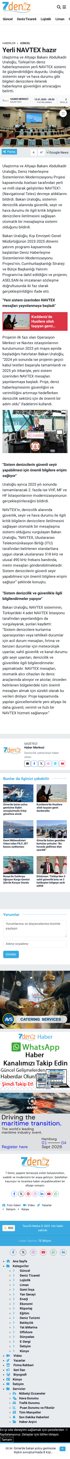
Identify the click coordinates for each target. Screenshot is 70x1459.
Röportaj (25, 1308)
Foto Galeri (14, 1205)
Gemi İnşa (26, 1289)
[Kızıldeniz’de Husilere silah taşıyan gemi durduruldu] (52, 793)
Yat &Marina (28, 1327)
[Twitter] (41, 764)
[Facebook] (34, 764)
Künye (25, 1209)
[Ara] (59, 7)
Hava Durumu (29, 1398)
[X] (21, 1194)
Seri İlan (19, 1370)
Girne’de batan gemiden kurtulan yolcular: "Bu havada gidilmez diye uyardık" (51, 845)
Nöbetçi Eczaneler (32, 1393)
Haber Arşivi (28, 1422)
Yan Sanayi (27, 1294)
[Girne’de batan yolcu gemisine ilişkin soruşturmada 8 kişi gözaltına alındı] (18, 793)
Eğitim (24, 1313)
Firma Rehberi (23, 1365)
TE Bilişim (44, 1240)
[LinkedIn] (42, 1194)
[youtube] (43, 1252)
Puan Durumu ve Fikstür (37, 1408)
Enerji (23, 1299)
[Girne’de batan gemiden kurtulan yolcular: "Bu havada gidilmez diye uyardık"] (52, 829)
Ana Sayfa (20, 1261)
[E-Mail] (27, 764)
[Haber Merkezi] (12, 750)
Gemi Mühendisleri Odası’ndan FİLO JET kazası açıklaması (15, 843)
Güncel (8, 19)
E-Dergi (25, 1341)
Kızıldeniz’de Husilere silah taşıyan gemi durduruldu (49, 807)
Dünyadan (26, 1337)
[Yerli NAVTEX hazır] (35, 127)
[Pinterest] (28, 1194)
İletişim (10, 1209)
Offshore (25, 1332)
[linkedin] (63, 1252)
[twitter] (23, 1252)
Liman (59, 19)
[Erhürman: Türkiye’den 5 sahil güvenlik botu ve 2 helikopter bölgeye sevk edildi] (52, 865)
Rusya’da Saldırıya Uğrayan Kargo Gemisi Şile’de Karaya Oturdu (16, 879)
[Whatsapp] (56, 1194)
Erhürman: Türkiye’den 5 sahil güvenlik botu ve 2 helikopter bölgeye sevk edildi (51, 881)
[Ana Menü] (64, 7)
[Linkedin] (55, 764)
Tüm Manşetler (30, 1412)
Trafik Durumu (29, 1403)
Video (31, 1205)
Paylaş (11, 151)
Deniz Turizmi (29, 1318)
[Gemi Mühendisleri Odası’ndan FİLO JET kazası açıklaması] (18, 829)
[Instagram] (48, 764)
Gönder (11, 954)
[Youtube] (62, 764)
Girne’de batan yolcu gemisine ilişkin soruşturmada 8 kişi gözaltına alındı (15, 809)
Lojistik (46, 19)
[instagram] (33, 1252)
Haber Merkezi (34, 747)
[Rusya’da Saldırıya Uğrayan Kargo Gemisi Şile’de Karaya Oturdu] (18, 865)
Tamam (6, 1439)
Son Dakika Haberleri (34, 1417)
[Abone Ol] (57, 152)
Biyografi (20, 1374)
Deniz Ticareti (26, 19)
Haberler (8, 43)
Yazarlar (47, 1205)
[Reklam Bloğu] (35, 999)
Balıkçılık (26, 1323)
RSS (10, 1228)
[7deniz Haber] (16, 7)
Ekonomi (26, 1304)
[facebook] (13, 1252)
